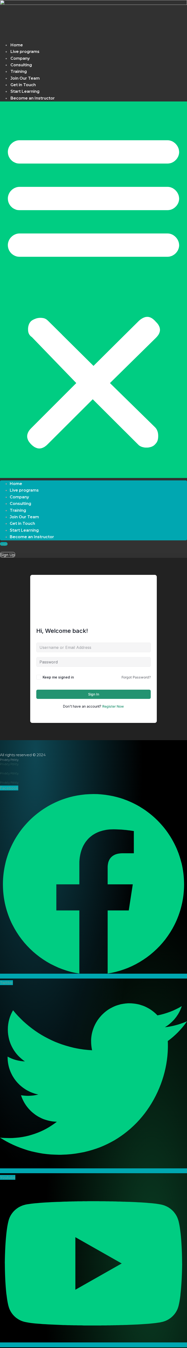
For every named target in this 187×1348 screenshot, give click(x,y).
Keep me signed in (58, 677)
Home (16, 45)
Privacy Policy (9, 764)
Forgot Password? (136, 677)
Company (20, 58)
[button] (93, 289)
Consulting (21, 65)
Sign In (93, 694)
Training (18, 71)
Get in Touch (23, 85)
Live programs (24, 51)
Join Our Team (25, 78)
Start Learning (24, 91)
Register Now (113, 706)
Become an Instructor (32, 98)
